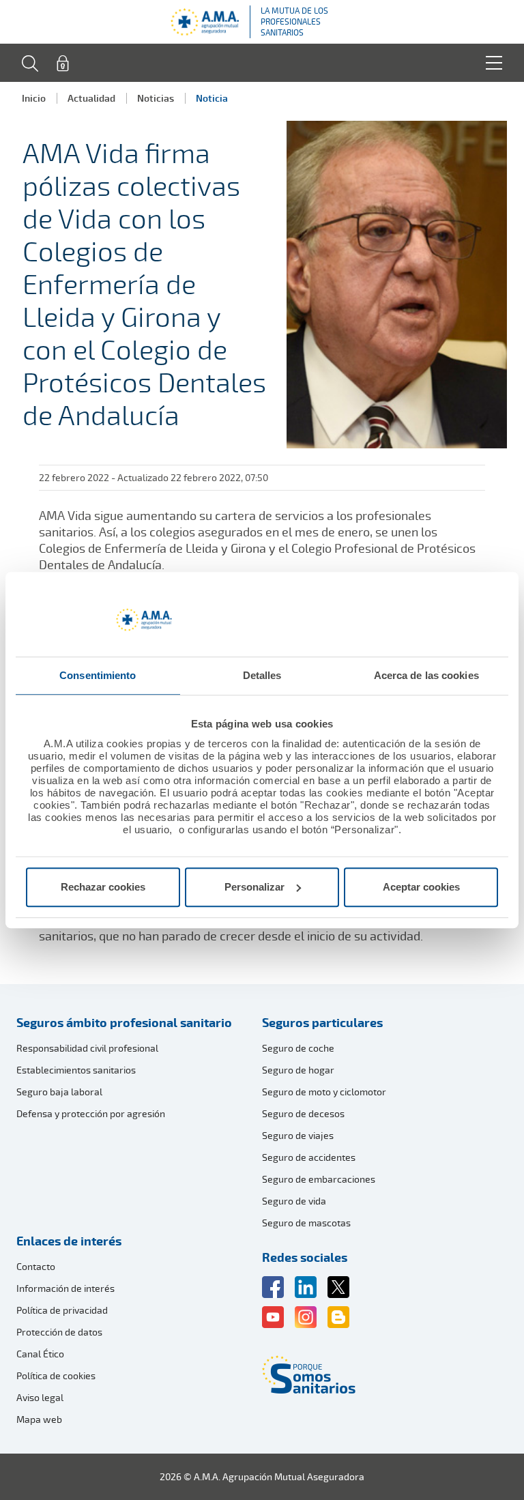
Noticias (155, 97)
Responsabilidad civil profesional (87, 1047)
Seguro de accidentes (308, 1157)
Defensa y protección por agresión (90, 1113)
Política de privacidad (62, 1309)
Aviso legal (39, 1397)
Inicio (34, 97)
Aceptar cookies (421, 887)
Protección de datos (59, 1331)
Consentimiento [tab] (97, 675)
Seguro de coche (298, 1047)
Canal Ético (40, 1353)
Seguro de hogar (298, 1069)
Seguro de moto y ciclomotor (324, 1091)
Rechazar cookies (103, 887)
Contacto (35, 1266)
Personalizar (254, 887)
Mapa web (39, 1419)
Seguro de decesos (303, 1113)
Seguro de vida (294, 1200)
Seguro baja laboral (59, 1091)
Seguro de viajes (298, 1135)
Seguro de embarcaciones (318, 1178)
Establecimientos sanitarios (76, 1069)
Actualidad (91, 97)
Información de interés (65, 1288)
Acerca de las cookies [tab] (426, 675)
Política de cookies (56, 1375)
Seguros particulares (322, 1022)
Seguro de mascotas (306, 1222)
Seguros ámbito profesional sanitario (124, 1022)
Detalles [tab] (262, 675)
